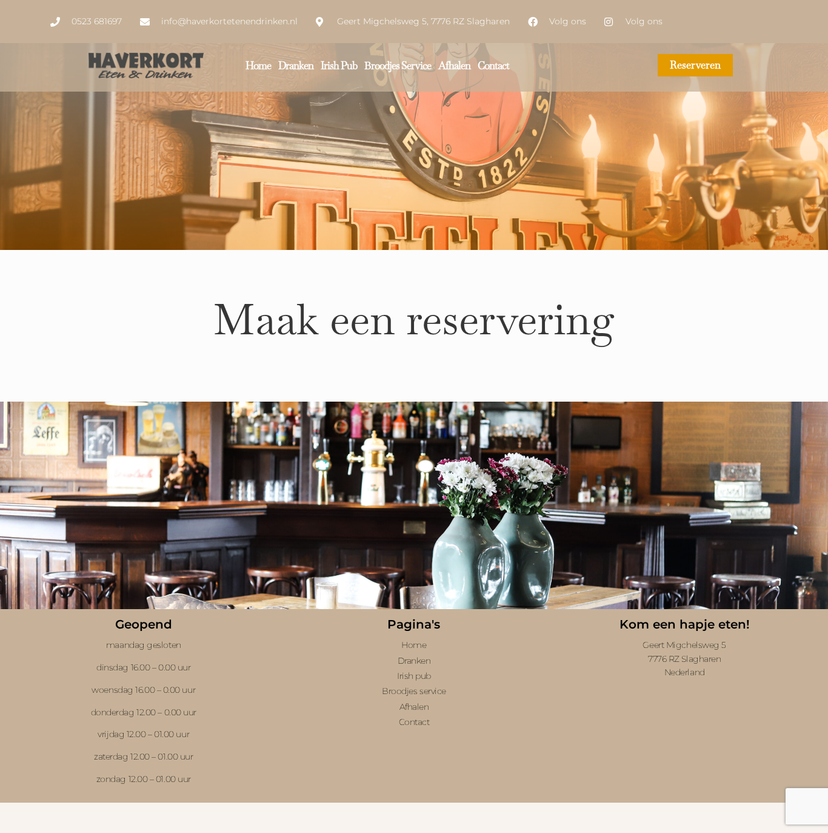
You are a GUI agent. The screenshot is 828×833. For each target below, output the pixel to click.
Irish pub (339, 65)
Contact (493, 65)
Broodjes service (397, 65)
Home (258, 65)
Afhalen (454, 65)
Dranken (295, 65)
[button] (143, 712)
